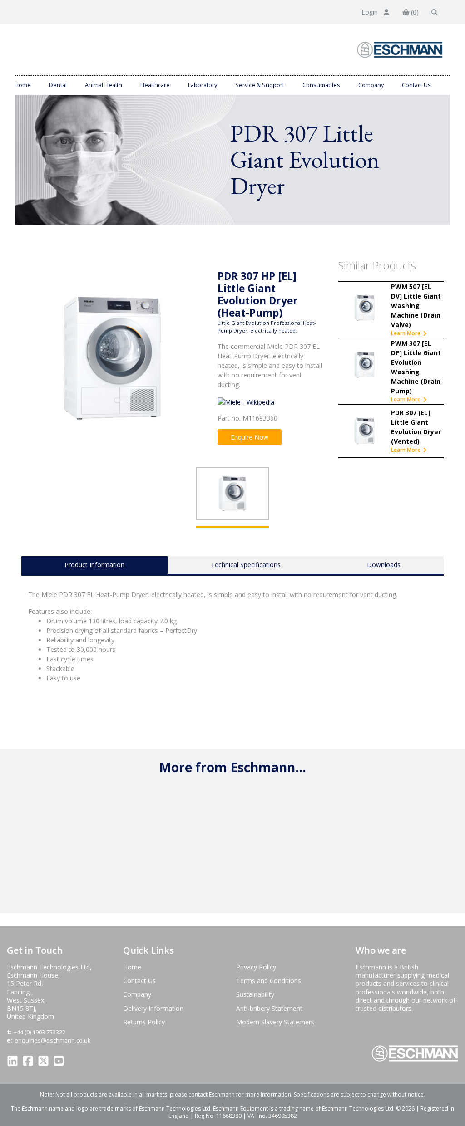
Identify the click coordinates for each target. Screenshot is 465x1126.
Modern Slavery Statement (275, 1022)
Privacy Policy (256, 967)
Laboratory (202, 85)
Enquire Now (249, 437)
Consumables (321, 85)
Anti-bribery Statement (269, 1008)
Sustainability (255, 994)
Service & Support (259, 85)
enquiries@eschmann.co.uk (53, 1040)
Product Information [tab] (94, 564)
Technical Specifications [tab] (246, 564)
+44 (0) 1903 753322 (39, 1032)
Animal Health (103, 85)
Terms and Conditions (268, 980)
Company (371, 85)
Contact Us (416, 85)
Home (23, 85)
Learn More (405, 333)
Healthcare (155, 85)
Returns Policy (144, 1022)
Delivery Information (153, 1008)
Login (370, 12)
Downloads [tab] (384, 564)
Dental (58, 85)
